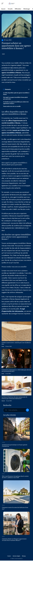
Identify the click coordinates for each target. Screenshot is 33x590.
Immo (3, 54)
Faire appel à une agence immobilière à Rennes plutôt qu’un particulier (15, 98)
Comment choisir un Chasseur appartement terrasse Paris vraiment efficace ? (14, 539)
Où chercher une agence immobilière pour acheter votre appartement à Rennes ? (16, 102)
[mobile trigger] (3, 3)
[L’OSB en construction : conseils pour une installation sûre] (16, 331)
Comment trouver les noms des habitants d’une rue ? (15, 508)
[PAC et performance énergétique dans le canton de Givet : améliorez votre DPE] (16, 460)
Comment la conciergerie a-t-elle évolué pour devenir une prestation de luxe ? (16, 370)
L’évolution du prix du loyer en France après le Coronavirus (14, 445)
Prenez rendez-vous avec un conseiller (12, 106)
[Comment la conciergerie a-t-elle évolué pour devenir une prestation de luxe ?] (16, 358)
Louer (3, 442)
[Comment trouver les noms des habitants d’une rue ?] (16, 491)
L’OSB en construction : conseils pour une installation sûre (16, 343)
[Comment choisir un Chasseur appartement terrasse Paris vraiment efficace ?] (16, 523)
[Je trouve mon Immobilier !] (11, 3)
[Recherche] (30, 3)
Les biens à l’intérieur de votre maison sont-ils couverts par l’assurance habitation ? (14, 397)
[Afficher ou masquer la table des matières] (20, 89)
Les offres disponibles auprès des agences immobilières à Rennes (16, 93)
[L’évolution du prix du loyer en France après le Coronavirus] (16, 429)
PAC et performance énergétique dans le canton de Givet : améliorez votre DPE (15, 477)
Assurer (3, 401)
